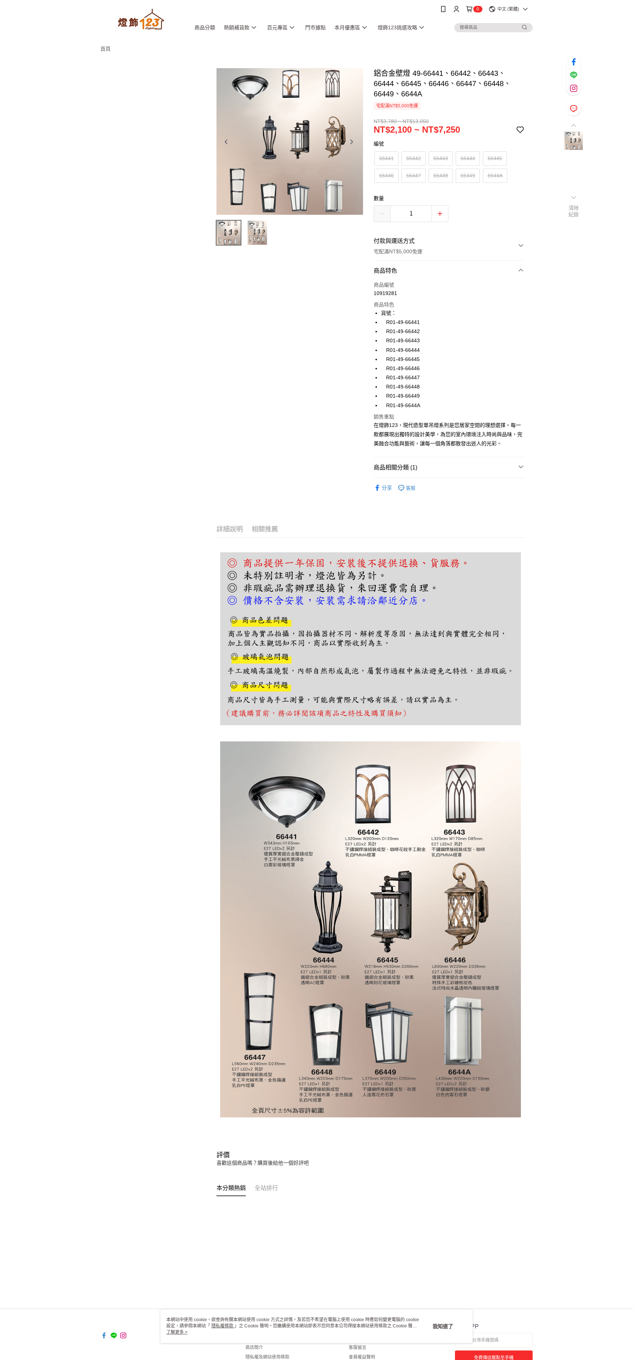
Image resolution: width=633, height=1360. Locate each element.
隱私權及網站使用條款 (267, 1357)
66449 (467, 175)
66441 (386, 158)
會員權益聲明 (362, 1357)
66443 (440, 158)
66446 (386, 175)
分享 (387, 488)
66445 (495, 158)
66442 (413, 158)
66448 (440, 175)
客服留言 (357, 1347)
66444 (467, 158)
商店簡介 (254, 1347)
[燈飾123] (141, 19)
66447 (413, 175)
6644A (495, 175)
